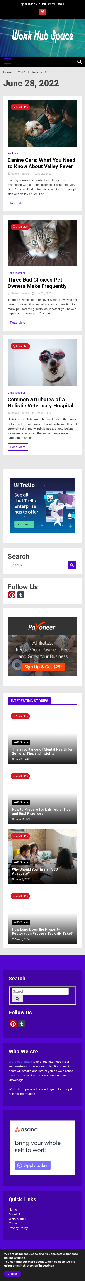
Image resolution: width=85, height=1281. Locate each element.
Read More (18, 203)
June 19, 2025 (23, 819)
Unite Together (16, 273)
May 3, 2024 (22, 939)
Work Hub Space (20, 1061)
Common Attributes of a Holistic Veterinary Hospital (40, 402)
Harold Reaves (19, 173)
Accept (12, 1274)
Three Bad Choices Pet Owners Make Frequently (37, 283)
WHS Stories (21, 742)
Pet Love (13, 153)
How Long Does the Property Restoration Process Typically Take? (42, 931)
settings (48, 1266)
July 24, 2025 (22, 759)
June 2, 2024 (22, 879)
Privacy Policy (18, 1228)
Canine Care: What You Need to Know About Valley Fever (41, 163)
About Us (15, 1214)
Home (13, 1209)
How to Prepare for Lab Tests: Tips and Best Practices (41, 811)
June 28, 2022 (43, 173)
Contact (14, 1223)
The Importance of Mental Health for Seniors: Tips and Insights (42, 751)
